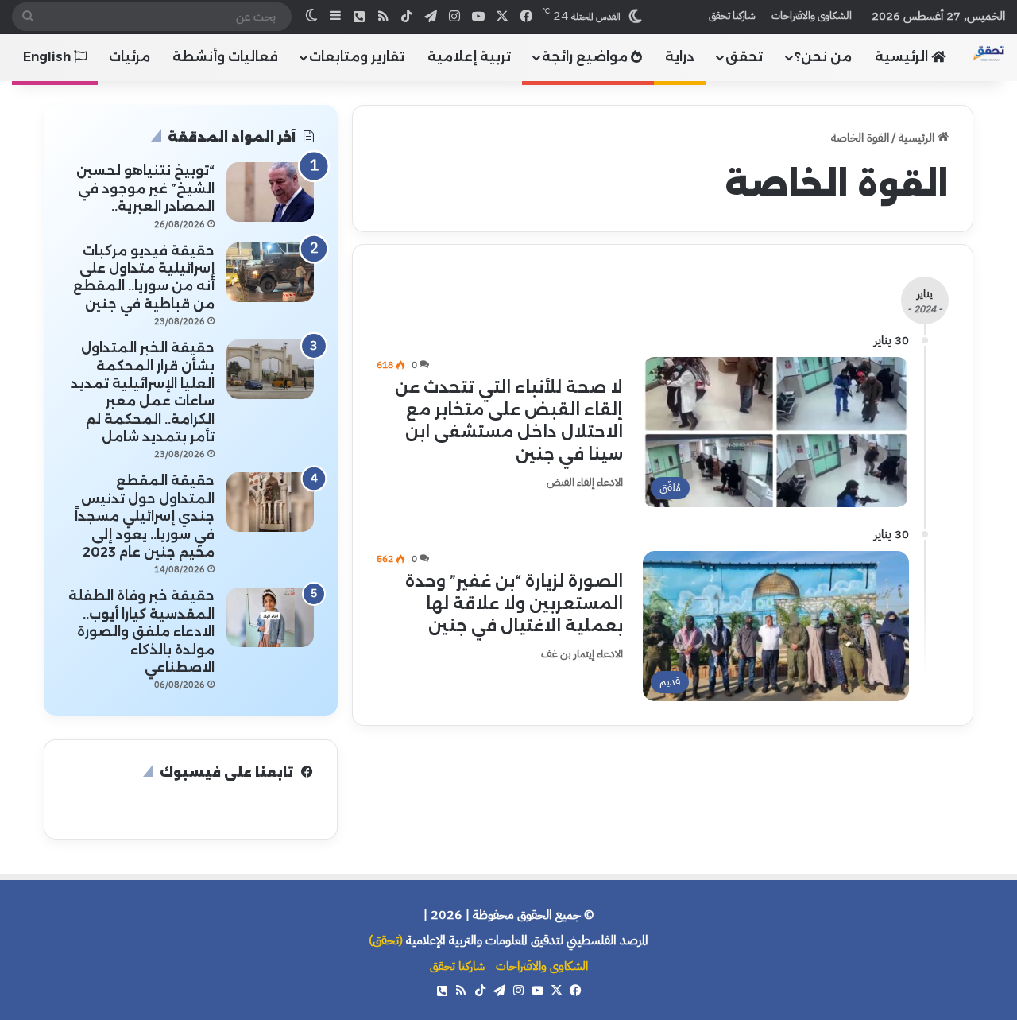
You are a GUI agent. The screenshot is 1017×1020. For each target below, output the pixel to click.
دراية (679, 56)
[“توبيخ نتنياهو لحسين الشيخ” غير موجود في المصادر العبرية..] (270, 192)
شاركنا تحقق (732, 15)
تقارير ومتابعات (356, 56)
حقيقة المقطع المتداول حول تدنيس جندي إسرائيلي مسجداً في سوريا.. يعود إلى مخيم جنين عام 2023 (145, 516)
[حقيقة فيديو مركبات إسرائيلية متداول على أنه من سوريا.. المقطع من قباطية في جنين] (270, 272)
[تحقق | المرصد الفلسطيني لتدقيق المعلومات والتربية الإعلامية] (989, 53)
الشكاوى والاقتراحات (811, 15)
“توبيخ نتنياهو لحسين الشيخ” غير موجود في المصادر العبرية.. (145, 188)
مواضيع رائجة (586, 56)
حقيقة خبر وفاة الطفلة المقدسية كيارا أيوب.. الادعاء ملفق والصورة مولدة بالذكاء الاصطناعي (141, 631)
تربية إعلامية (469, 56)
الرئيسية (903, 56)
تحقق (744, 56)
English (48, 56)
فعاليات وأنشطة (225, 56)
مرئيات (129, 56)
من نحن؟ (823, 56)
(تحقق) (386, 940)
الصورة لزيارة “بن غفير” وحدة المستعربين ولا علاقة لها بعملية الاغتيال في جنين (514, 603)
